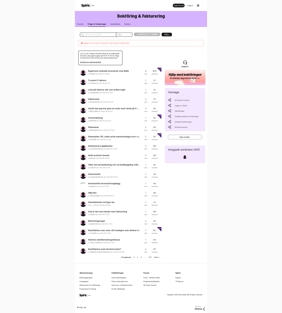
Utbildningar (179, 111)
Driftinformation (181, 127)
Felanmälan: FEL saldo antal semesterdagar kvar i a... (114, 136)
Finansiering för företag (88, 289)
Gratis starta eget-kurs (119, 281)
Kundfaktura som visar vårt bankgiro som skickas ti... (114, 230)
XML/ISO (92, 193)
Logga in (190, 5)
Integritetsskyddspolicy (151, 281)
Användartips (115, 24)
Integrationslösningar (183, 122)
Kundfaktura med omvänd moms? (104, 249)
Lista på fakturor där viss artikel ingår (106, 90)
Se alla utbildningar (118, 289)
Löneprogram (84, 281)
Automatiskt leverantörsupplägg (104, 183)
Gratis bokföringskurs (118, 278)
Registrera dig (179, 5)
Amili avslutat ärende (98, 155)
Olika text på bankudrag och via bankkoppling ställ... (114, 165)
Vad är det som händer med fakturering (107, 211)
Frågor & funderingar (97, 24)
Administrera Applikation (100, 146)
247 (150, 257)
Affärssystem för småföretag (90, 285)
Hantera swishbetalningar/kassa (104, 240)
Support (178, 278)
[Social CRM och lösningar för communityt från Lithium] (200, 308)
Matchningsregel (96, 221)
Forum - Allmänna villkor (151, 278)
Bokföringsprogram (86, 278)
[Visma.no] (87, 5)
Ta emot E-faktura (97, 80)
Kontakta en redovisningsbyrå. (90, 62)
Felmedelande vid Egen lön (101, 202)
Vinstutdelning (95, 118)
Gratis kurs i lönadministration (121, 285)
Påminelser (93, 127)
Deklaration (93, 99)
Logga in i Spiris (181, 106)
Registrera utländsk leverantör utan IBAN (108, 71)
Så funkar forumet (182, 100)
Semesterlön (94, 174)
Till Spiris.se (179, 281)
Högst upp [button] (82, 307)
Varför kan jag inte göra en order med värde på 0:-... (113, 108)
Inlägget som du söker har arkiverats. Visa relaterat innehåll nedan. (106, 43)
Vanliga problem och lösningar (187, 116)
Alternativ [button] (167, 35)
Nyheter (127, 24)
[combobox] (104, 35)
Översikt (80, 24)
